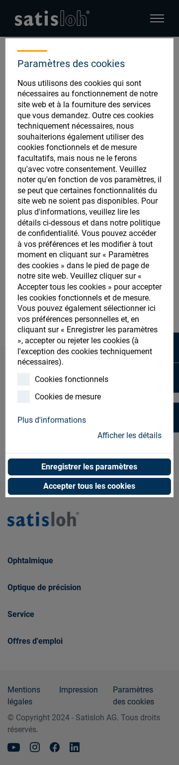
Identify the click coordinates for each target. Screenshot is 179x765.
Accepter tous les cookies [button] (89, 486)
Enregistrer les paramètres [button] (89, 466)
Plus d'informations (51, 420)
